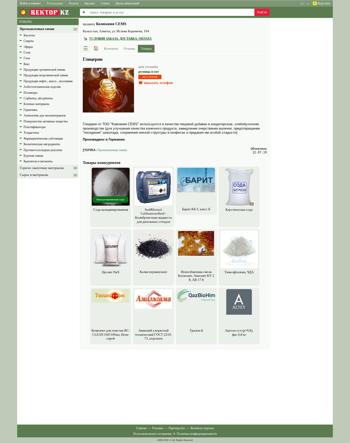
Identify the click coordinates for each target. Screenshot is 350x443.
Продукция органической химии (44, 69)
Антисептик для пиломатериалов (45, 115)
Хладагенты (31, 132)
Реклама (157, 428)
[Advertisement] (175, 386)
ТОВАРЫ (25, 22)
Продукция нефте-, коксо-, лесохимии (48, 81)
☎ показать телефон (155, 83)
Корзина (322, 3)
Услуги (73, 3)
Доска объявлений (127, 3)
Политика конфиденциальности (197, 434)
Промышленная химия (112, 150)
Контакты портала (202, 428)
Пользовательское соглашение (152, 434)
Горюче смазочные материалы (42, 168)
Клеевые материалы (36, 104)
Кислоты (29, 35)
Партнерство (177, 428)
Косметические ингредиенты (42, 144)
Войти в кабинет (30, 3)
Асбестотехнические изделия (42, 87)
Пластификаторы (35, 127)
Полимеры (30, 92)
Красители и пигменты (38, 161)
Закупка (89, 3)
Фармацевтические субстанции (43, 138)
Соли (27, 52)
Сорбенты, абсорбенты (38, 98)
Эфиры (28, 47)
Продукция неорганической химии (46, 75)
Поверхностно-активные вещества (46, 121)
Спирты (29, 41)
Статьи (105, 3)
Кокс (27, 64)
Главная (141, 428)
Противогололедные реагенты (43, 150)
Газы (27, 58)
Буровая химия (33, 155)
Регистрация (55, 3)
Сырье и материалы (34, 175)
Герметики (30, 110)
